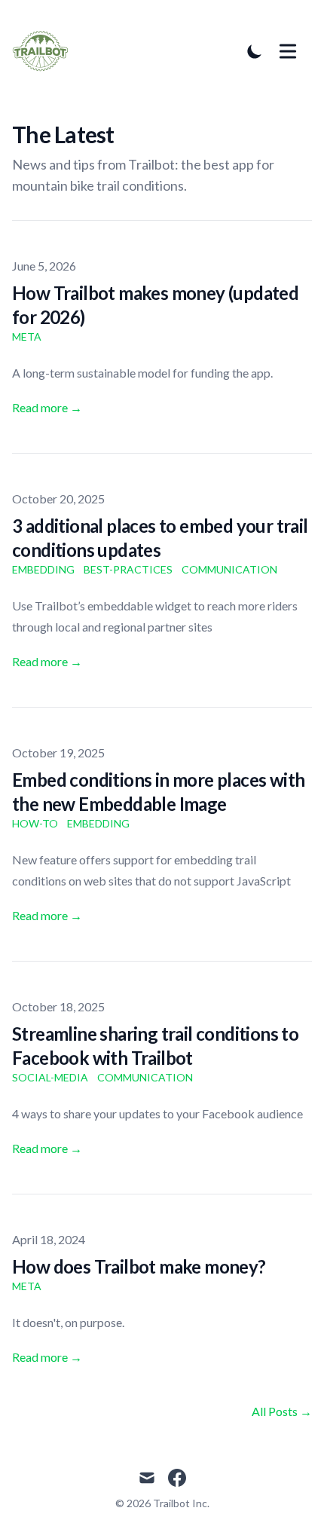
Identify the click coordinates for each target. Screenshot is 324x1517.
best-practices (128, 569)
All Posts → (282, 1411)
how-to (35, 823)
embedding (43, 569)
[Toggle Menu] (288, 51)
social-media (50, 1077)
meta (26, 336)
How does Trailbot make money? (139, 1266)
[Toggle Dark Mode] (255, 51)
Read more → (47, 407)
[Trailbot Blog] (45, 51)
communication (229, 569)
